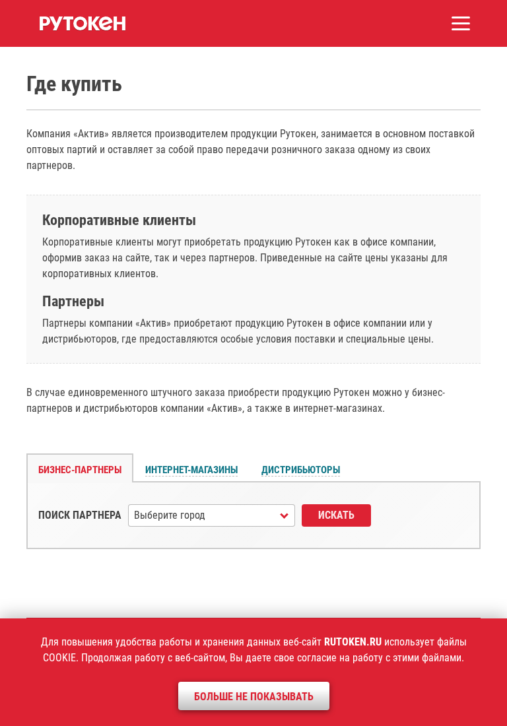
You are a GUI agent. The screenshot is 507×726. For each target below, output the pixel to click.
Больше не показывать (254, 696)
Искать (336, 515)
